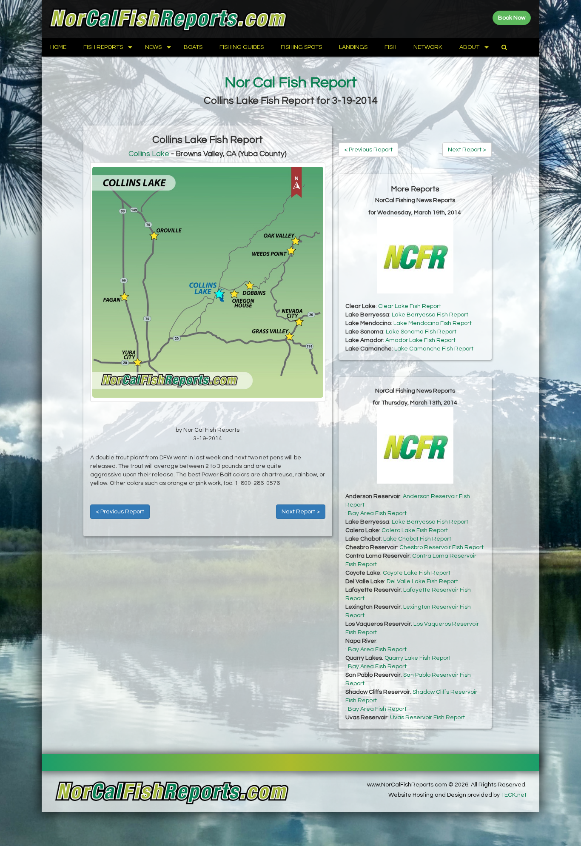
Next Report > (301, 512)
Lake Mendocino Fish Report (432, 323)
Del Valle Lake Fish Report (422, 581)
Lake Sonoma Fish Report (421, 332)
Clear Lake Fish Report (409, 306)
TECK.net (514, 795)
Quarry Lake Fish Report (417, 658)
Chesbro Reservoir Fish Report (441, 547)
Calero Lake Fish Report (415, 530)
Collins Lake (148, 154)
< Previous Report (120, 512)
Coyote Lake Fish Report (416, 573)
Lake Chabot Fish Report (417, 539)
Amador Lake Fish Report (420, 340)
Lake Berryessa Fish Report (430, 315)
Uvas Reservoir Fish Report (427, 718)
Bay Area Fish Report (377, 513)
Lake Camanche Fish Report (433, 349)
